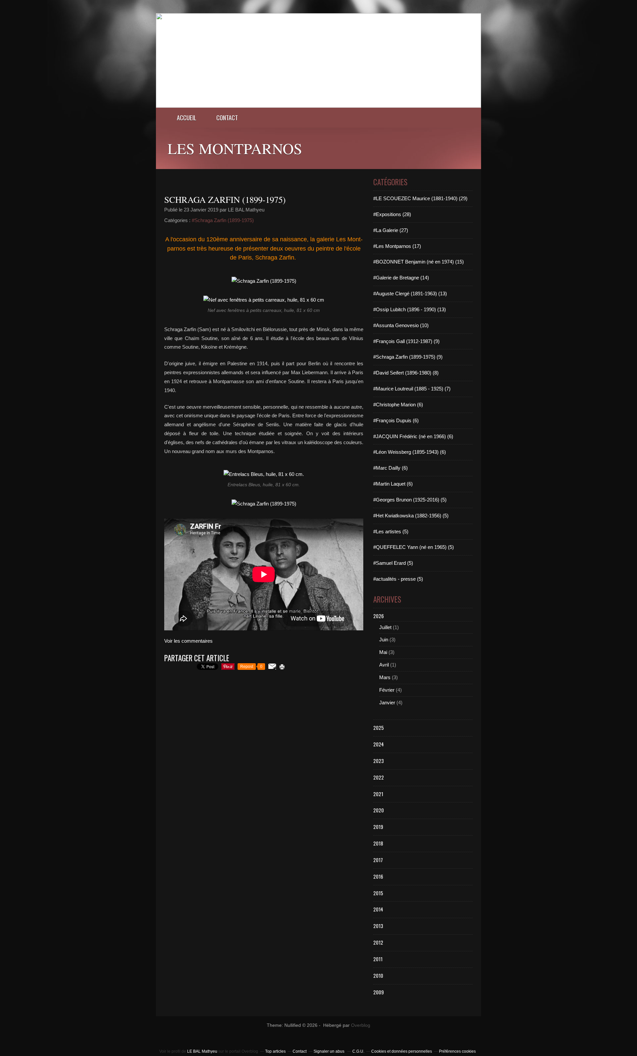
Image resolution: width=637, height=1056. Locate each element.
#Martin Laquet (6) (393, 484)
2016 (378, 876)
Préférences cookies (457, 1051)
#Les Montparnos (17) (397, 246)
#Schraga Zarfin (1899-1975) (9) (408, 357)
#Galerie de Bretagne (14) (401, 277)
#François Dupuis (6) (396, 420)
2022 (378, 777)
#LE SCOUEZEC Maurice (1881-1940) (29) (420, 198)
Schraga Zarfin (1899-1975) (225, 199)
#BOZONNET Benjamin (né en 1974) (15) (418, 261)
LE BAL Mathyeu (202, 1051)
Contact (227, 117)
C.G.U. (358, 1051)
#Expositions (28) (392, 214)
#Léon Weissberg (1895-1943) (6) (409, 452)
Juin (383, 639)
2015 (378, 893)
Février (386, 690)
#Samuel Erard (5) (393, 563)
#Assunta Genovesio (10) (401, 325)
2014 (378, 909)
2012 (378, 942)
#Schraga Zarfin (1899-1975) (223, 220)
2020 (378, 810)
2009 (378, 992)
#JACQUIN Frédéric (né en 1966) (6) (413, 436)
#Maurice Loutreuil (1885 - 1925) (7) (412, 388)
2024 (378, 744)
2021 (378, 793)
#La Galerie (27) (390, 230)
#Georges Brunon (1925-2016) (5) (410, 499)
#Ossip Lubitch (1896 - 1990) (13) (409, 309)
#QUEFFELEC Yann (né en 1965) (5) (413, 547)
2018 (378, 843)
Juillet (385, 627)
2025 (378, 727)
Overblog (360, 1025)
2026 (378, 615)
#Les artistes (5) (390, 531)
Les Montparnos (235, 148)
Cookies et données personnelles (401, 1051)
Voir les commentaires (188, 641)
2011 (378, 959)
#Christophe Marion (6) (398, 404)
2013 (378, 925)
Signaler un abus (329, 1051)
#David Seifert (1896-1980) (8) (406, 373)
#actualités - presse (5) (398, 579)
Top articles (275, 1051)
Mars (384, 677)
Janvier (387, 702)
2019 (378, 826)
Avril (384, 665)
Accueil (186, 117)
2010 (378, 975)
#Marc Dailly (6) (390, 468)
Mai (383, 652)
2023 (378, 760)
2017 (378, 859)
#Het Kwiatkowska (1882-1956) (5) (411, 515)
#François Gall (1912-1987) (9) (406, 341)
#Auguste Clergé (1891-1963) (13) (410, 293)
